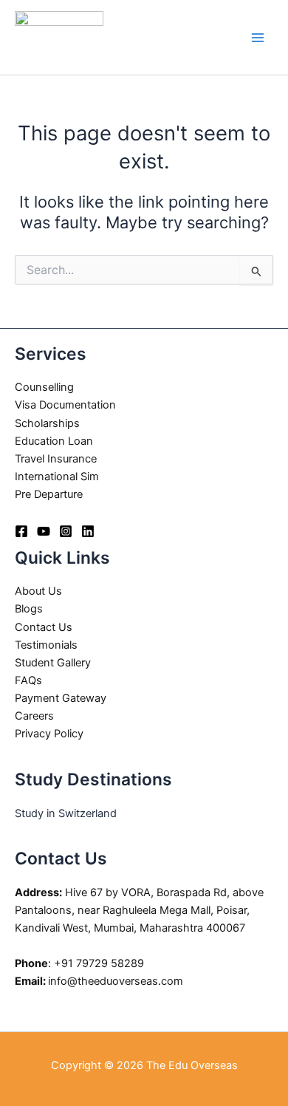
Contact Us (43, 627)
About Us (38, 591)
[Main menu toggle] (257, 37)
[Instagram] (65, 531)
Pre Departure (49, 494)
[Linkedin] (88, 531)
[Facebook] (21, 531)
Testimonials (46, 645)
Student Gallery (53, 662)
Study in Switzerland (66, 813)
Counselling (44, 387)
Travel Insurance (56, 458)
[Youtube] (43, 531)
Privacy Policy (49, 733)
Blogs (29, 608)
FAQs (28, 680)
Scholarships (47, 423)
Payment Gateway (60, 698)
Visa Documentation (65, 405)
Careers (34, 716)
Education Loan (54, 441)
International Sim (57, 476)
